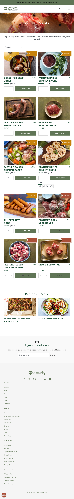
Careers (6, 426)
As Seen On (7, 429)
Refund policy (8, 484)
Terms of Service (9, 481)
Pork (5, 394)
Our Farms (7, 413)
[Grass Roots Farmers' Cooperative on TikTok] (39, 379)
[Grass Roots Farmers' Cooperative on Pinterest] (29, 379)
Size (40, 183)
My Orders (7, 448)
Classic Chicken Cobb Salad (50, 319)
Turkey (6, 397)
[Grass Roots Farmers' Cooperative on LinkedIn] (45, 379)
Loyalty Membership (10, 452)
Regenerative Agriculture (12, 416)
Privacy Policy (8, 474)
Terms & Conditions (10, 477)
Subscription (8, 455)
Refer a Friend (8, 458)
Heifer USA (7, 419)
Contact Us (7, 436)
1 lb (40, 186)
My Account (7, 445)
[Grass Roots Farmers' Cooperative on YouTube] (50, 379)
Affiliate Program (9, 461)
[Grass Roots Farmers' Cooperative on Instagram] (34, 379)
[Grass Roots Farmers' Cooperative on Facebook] (24, 379)
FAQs (5, 433)
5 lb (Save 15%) (48, 186)
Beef (5, 390)
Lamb (6, 400)
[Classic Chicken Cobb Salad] (54, 307)
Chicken (6, 387)
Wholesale (7, 465)
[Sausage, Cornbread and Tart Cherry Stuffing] (20, 307)
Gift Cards (7, 404)
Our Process (7, 423)
